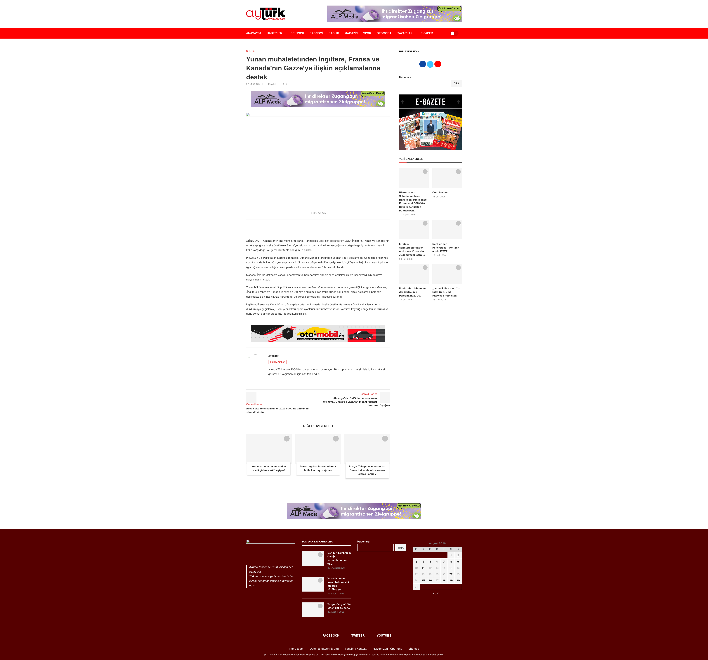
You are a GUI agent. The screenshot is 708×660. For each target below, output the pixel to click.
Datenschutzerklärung (324, 648)
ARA (456, 83)
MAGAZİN (351, 33)
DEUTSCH (297, 33)
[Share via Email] (325, 224)
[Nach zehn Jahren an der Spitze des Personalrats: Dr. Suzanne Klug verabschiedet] (414, 274)
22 (451, 574)
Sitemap (413, 648)
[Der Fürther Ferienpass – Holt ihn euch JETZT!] (447, 229)
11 (423, 567)
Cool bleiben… (441, 192)
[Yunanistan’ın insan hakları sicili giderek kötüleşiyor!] (269, 449)
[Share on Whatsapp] (321, 224)
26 (430, 580)
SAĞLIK (334, 33)
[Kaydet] (287, 438)
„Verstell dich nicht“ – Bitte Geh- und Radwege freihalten (446, 292)
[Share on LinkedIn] (317, 224)
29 (451, 580)
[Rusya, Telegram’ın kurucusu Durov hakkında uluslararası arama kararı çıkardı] (367, 449)
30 (458, 580)
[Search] (443, 33)
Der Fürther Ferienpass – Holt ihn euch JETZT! (445, 247)
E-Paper (427, 33)
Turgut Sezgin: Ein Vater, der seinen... (339, 606)
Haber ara (405, 77)
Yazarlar (404, 33)
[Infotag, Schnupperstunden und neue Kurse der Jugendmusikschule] (414, 229)
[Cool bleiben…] (447, 178)
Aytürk (273, 356)
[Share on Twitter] (313, 224)
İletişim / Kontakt (356, 648)
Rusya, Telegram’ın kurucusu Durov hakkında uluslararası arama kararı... (367, 470)
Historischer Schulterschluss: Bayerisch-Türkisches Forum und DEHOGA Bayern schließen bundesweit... (413, 201)
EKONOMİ (316, 33)
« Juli (436, 593)
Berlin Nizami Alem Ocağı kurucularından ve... (339, 558)
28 (444, 580)
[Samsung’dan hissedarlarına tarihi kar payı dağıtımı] (318, 449)
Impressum (296, 648)
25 (423, 580)
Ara (401, 547)
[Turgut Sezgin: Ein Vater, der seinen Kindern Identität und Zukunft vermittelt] (313, 609)
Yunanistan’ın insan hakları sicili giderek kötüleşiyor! (338, 584)
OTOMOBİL (384, 33)
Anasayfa (253, 33)
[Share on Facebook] (309, 224)
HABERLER (274, 33)
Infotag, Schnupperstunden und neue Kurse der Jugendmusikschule (412, 249)
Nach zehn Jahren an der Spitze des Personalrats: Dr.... (412, 292)
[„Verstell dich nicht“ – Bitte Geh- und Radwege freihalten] (447, 274)
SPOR (367, 33)
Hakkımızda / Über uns (387, 648)
